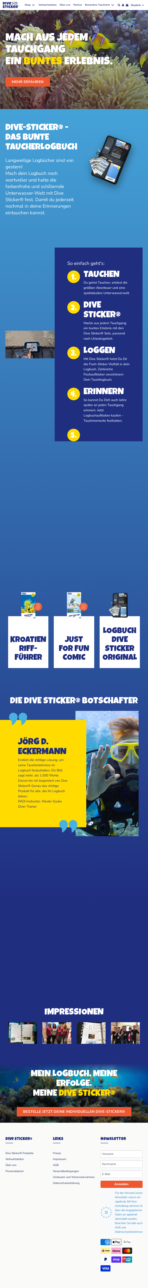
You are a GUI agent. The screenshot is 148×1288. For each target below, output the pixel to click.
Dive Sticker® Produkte (19, 1153)
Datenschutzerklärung (66, 1183)
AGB (56, 1165)
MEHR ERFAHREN (28, 81)
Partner (77, 4)
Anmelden (121, 1184)
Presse (57, 1153)
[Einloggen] (123, 5)
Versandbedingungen (66, 1171)
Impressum (59, 1159)
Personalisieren (14, 1171)
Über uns (65, 4)
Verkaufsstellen (47, 4)
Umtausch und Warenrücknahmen (74, 1177)
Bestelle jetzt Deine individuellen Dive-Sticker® (74, 1111)
